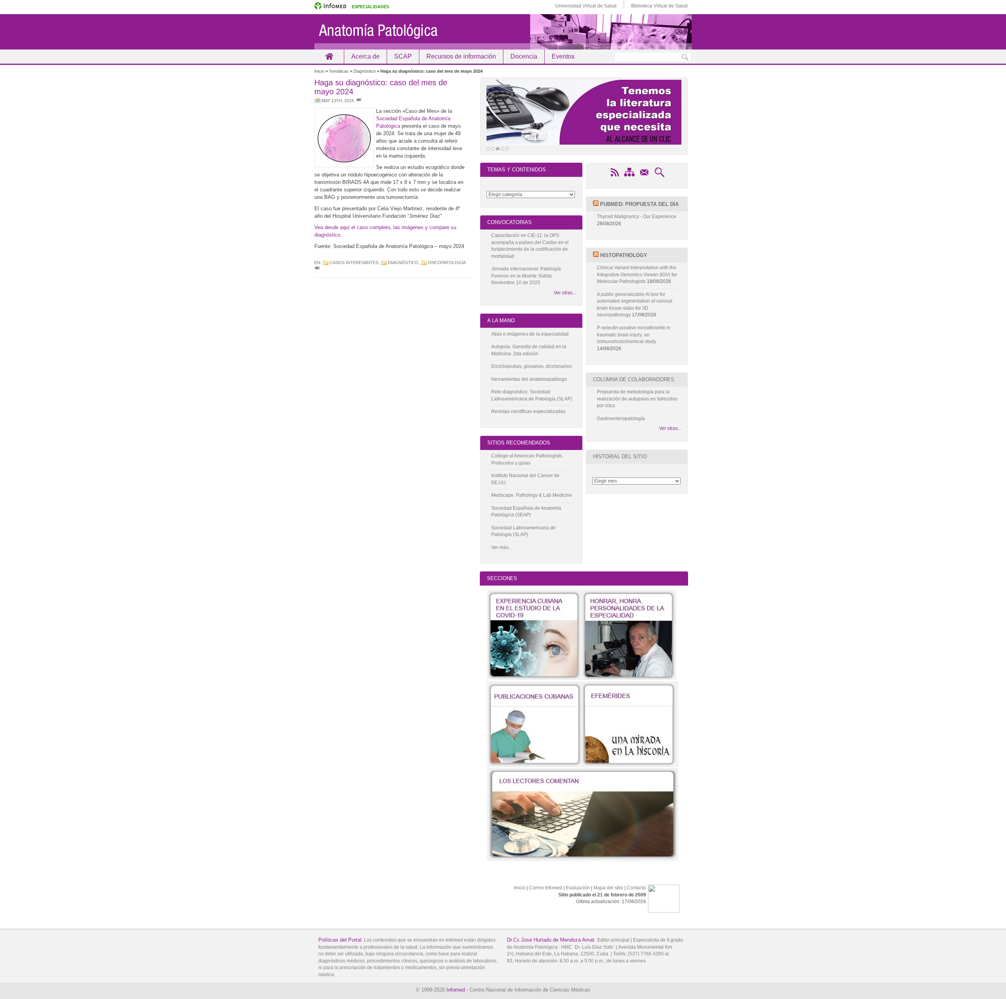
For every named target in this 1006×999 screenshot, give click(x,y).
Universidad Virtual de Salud (586, 6)
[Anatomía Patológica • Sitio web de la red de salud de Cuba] (503, 32)
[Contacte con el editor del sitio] (644, 176)
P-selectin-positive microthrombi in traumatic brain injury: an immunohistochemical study (633, 334)
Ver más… (502, 547)
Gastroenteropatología (621, 418)
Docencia (523, 56)
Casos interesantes (354, 262)
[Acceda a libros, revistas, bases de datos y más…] (583, 112)
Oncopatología (447, 262)
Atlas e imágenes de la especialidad (530, 334)
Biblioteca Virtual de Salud (659, 6)
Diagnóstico (403, 262)
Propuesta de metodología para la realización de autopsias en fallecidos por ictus (637, 398)
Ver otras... (565, 293)
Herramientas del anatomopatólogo (529, 379)
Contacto (636, 888)
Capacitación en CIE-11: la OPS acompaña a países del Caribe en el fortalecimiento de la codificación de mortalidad (530, 246)
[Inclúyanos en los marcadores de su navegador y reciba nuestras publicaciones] (614, 176)
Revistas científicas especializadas (528, 411)
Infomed (455, 990)
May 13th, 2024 (337, 100)
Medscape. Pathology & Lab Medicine (531, 495)
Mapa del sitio (608, 888)
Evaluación (578, 888)
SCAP (403, 56)
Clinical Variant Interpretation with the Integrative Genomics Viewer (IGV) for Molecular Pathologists (637, 274)
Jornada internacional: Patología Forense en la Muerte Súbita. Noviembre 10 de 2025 (526, 275)
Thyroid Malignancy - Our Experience (636, 216)
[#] (359, 100)
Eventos (563, 56)
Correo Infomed (545, 888)
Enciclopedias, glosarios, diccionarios (531, 366)
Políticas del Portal (340, 940)
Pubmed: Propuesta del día (639, 204)
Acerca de (365, 56)
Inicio (329, 56)
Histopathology (623, 255)
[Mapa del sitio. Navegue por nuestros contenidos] (629, 176)
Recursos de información (461, 56)
